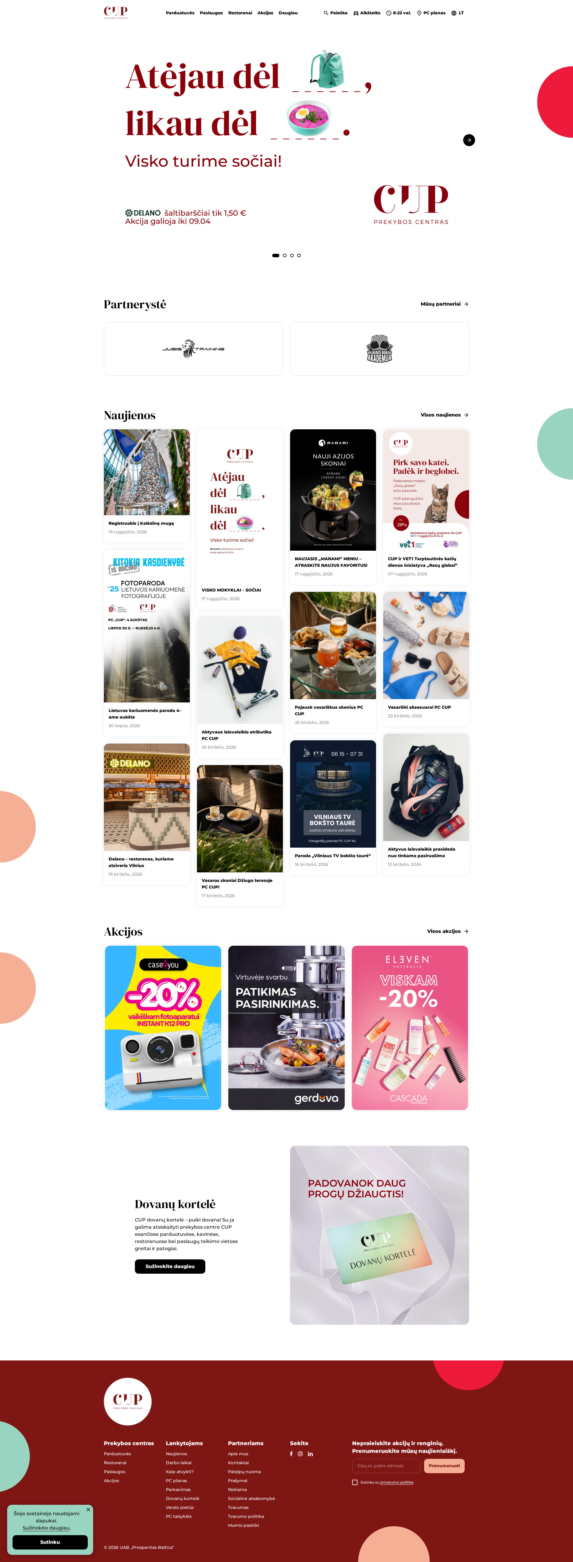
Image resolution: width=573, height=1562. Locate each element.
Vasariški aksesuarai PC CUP (419, 707)
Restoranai (240, 13)
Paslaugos (211, 13)
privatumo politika (396, 1482)
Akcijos (265, 13)
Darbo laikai (179, 1462)
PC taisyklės (179, 1516)
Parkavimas (178, 1489)
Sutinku (50, 1542)
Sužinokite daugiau (170, 1266)
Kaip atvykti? (180, 1471)
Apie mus (238, 1453)
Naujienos (176, 1453)
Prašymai (237, 1480)
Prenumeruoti (444, 1465)
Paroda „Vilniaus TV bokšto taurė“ (333, 855)
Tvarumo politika (246, 1516)
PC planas (176, 1480)
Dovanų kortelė (182, 1498)
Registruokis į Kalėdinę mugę (141, 523)
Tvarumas (238, 1507)
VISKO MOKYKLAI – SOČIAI (231, 590)
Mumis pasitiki (243, 1525)
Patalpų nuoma (244, 1471)
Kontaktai (238, 1462)
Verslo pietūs (180, 1507)
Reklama (237, 1489)
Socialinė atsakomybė (251, 1498)
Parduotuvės (180, 13)
